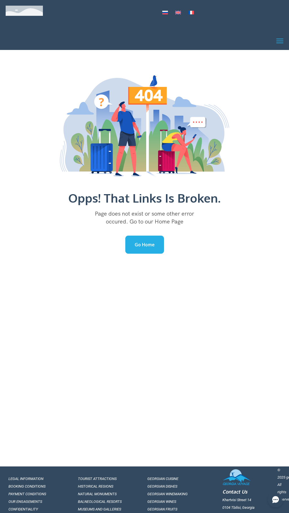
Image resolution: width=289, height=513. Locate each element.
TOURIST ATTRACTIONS (97, 479)
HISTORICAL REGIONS (95, 486)
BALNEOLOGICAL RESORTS (100, 501)
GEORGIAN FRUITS (162, 509)
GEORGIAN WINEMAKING (167, 494)
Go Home (145, 244)
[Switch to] (165, 13)
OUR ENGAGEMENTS (25, 501)
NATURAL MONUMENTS (97, 494)
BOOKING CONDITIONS (26, 486)
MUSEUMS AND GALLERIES (99, 509)
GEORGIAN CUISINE (162, 479)
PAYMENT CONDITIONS (27, 494)
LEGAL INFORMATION (25, 479)
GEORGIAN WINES (161, 501)
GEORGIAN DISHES (162, 486)
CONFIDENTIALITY (23, 509)
